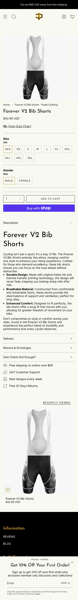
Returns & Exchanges (17, 347)
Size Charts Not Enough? (19, 357)
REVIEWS (9, 536)
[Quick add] (7, 490)
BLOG (7, 543)
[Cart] (72, 16)
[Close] (72, 562)
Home (6, 104)
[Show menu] (5, 16)
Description (10, 222)
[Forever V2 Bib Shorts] (39, 451)
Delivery (8, 338)
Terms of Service (26, 594)
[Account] (64, 16)
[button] (13, 16)
